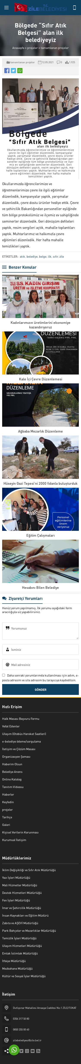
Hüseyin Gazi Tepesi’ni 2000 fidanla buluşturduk (40, 483)
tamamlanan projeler (55, 48)
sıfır (55, 256)
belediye (32, 256)
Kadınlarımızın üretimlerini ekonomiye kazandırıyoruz (40, 324)
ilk (49, 256)
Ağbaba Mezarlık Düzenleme (40, 431)
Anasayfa (18, 48)
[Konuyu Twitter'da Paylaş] (13, 70)
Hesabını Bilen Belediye (40, 587)
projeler (32, 48)
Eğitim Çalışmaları (40, 535)
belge (42, 256)
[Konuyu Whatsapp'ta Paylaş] (19, 70)
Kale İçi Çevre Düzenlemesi (40, 379)
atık (22, 256)
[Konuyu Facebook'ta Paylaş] (7, 70)
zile (61, 256)
